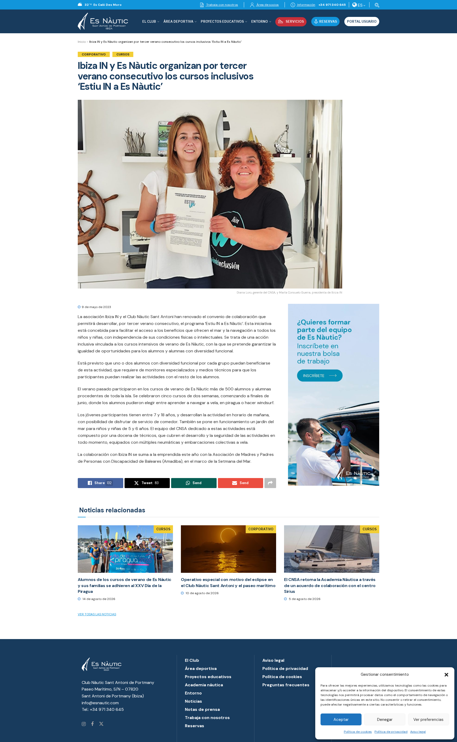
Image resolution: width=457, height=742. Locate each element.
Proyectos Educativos (222, 21)
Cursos (122, 54)
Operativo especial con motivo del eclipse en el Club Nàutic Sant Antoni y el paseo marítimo (228, 582)
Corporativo (94, 54)
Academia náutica (204, 685)
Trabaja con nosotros (221, 5)
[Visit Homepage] (103, 21)
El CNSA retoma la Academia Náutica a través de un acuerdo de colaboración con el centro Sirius (330, 585)
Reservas (328, 21)
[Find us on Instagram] (84, 724)
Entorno (259, 21)
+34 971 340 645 (332, 5)
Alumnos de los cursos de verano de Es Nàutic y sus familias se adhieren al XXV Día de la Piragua (124, 585)
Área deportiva (178, 21)
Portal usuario (362, 21)
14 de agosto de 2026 (98, 599)
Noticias (193, 701)
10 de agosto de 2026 (202, 593)
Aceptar (341, 719)
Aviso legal (418, 732)
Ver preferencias (428, 719)
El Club (149, 21)
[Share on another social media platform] (270, 483)
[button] (446, 674)
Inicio (82, 42)
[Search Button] (376, 5)
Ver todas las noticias (97, 614)
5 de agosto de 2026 (304, 599)
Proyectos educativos (208, 676)
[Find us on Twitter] (101, 724)
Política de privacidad (391, 732)
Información (305, 5)
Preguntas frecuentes (285, 685)
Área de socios (267, 5)
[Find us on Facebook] (92, 724)
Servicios (295, 21)
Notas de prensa (202, 709)
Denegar (384, 719)
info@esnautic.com (100, 703)
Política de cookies (358, 732)
